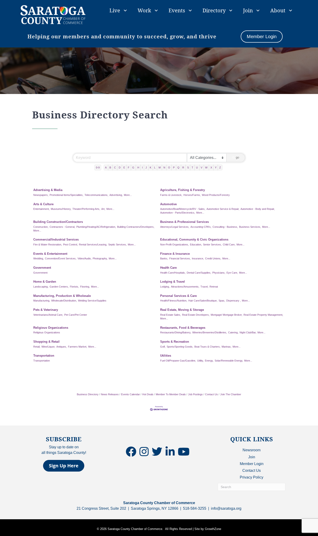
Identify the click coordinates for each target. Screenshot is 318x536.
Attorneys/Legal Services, (174, 226)
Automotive (168, 204)
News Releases (110, 394)
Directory (214, 10)
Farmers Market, (77, 346)
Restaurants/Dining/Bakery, (175, 332)
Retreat (214, 286)
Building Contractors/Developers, (135, 226)
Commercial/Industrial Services (56, 239)
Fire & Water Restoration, (47, 244)
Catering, (233, 332)
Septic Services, (117, 244)
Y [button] (216, 167)
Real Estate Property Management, (263, 314)
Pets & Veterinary (45, 310)
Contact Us (211, 394)
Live (114, 10)
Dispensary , (233, 300)
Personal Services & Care (178, 296)
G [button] (133, 167)
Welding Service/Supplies (92, 300)
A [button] (106, 167)
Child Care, (229, 244)
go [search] (237, 157)
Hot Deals (147, 394)
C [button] (115, 167)
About (277, 10)
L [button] (155, 167)
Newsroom (251, 450)
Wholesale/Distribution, (64, 300)
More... (128, 195)
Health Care (168, 267)
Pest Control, (70, 244)
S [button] (188, 167)
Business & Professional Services (184, 222)
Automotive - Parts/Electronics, (177, 212)
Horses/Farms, (192, 195)
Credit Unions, (213, 258)
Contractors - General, (62, 226)
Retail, (36, 346)
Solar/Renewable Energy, (229, 360)
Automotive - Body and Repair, (257, 209)
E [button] (124, 167)
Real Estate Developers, (196, 314)
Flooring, (85, 286)
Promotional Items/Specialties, (66, 195)
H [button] (138, 167)
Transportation (43, 355)
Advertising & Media (47, 190)
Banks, (164, 258)
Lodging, (165, 286)
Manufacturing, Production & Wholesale (62, 296)
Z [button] (220, 167)
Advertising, (116, 195)
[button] (63, 466)
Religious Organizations (50, 327)
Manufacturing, (41, 300)
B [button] (110, 167)
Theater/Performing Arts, (86, 209)
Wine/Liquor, (48, 346)
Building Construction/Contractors (58, 222)
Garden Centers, (59, 286)
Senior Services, (212, 244)
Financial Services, (180, 258)
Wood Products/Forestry (216, 195)
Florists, (74, 286)
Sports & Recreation (174, 341)
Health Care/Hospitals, (173, 272)
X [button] (211, 167)
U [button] (197, 167)
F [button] (128, 167)
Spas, (222, 300)
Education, (196, 244)
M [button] (160, 167)
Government (42, 267)
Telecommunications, (96, 195)
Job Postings (195, 394)
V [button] (201, 167)
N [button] (164, 167)
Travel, (204, 286)
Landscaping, (40, 286)
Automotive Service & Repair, (222, 209)
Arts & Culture (43, 204)
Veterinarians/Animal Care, (48, 314)
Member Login (252, 464)
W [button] (206, 167)
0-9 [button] (98, 167)
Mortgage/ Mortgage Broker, (226, 314)
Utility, (200, 360)
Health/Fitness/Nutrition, (173, 300)
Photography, (100, 258)
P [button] (174, 167)
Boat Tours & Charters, (207, 346)
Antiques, (61, 346)
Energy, (209, 360)
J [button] (146, 167)
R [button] (183, 167)
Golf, (163, 346)
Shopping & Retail (46, 341)
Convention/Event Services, (60, 258)
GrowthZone (213, 529)
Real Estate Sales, (170, 314)
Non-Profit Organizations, (174, 244)
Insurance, (198, 258)
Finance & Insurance (175, 253)
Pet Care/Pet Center (75, 314)
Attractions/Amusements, (185, 286)
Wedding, (38, 258)
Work (144, 10)
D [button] (120, 167)
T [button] (192, 167)
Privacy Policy (251, 477)
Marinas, (226, 346)
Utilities (165, 355)
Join (248, 10)
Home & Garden (44, 281)
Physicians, (218, 272)
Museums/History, (61, 209)
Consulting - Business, (225, 226)
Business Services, (250, 226)
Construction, (40, 226)
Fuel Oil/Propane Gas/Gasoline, (178, 360)
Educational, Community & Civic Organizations (194, 239)
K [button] (150, 167)
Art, (103, 209)
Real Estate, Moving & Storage (182, 310)
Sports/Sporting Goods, (180, 346)
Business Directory (87, 394)
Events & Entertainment (50, 253)
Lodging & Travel (172, 281)
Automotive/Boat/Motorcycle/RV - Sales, (182, 209)
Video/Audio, (84, 258)
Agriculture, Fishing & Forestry (182, 190)
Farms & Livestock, (171, 195)
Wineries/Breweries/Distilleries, (209, 332)
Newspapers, (40, 195)
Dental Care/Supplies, (199, 272)
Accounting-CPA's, (200, 226)
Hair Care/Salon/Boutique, (202, 300)
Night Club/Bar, (248, 332)
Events (177, 10)
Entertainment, (41, 209)
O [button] (169, 167)
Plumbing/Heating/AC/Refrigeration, (96, 226)
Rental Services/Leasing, (93, 244)
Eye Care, (232, 272)
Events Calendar (130, 394)
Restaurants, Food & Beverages (182, 327)
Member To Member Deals (171, 394)
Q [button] (178, 167)
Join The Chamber (230, 394)
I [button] (142, 167)
